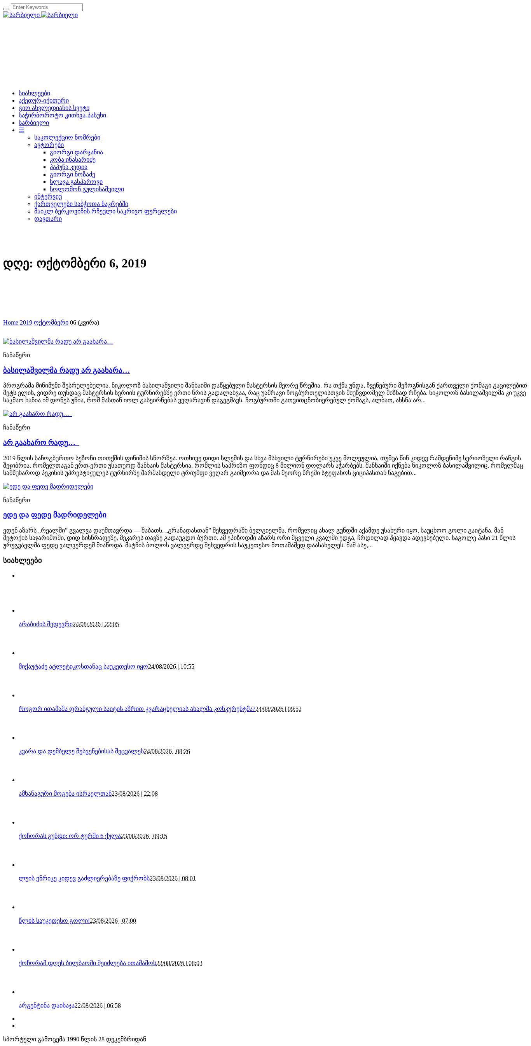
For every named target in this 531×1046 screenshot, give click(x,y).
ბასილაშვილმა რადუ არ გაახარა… (66, 370)
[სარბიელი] (40, 15)
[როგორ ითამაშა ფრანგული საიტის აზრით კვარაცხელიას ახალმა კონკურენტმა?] (32, 695)
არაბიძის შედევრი (46, 624)
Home (10, 322)
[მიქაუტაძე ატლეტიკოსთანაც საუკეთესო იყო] (32, 653)
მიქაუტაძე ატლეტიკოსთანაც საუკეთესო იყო (83, 666)
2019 (26, 322)
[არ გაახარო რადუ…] (37, 413)
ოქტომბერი (51, 322)
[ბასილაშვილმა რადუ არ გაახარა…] (58, 341)
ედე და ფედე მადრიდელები (55, 515)
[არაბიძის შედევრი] (32, 610)
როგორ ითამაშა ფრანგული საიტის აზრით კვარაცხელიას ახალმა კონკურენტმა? (137, 708)
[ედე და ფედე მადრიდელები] (48, 486)
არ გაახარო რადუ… (41, 442)
